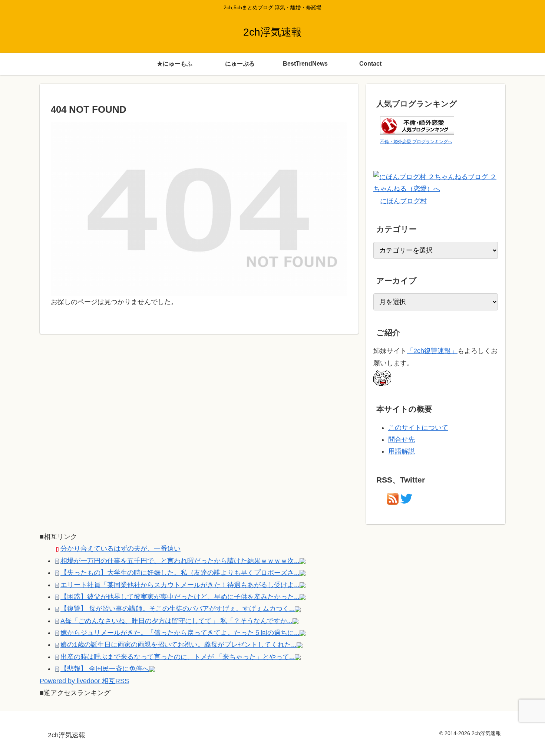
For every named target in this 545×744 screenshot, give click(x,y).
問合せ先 (401, 439)
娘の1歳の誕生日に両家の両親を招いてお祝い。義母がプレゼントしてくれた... (178, 644)
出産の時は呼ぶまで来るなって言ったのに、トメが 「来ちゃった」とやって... (177, 657)
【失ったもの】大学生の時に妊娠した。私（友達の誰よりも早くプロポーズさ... (180, 572)
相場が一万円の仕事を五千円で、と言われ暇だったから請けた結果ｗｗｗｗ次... (180, 560)
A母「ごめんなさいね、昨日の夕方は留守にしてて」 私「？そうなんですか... (176, 621)
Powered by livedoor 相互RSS (84, 681)
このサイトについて (418, 427)
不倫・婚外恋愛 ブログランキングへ (416, 141)
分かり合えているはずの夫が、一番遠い (120, 548)
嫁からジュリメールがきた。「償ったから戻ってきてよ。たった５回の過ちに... (180, 632)
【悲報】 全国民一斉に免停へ (104, 668)
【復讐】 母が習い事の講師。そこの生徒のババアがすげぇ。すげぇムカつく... (177, 608)
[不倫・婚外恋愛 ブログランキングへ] (417, 125)
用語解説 (401, 451)
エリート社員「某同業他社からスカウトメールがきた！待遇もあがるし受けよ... (180, 585)
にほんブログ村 (403, 201)
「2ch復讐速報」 (432, 351)
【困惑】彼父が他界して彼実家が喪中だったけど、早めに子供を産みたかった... (180, 596)
